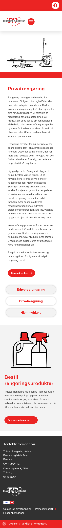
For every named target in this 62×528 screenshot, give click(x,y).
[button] (31, 21)
